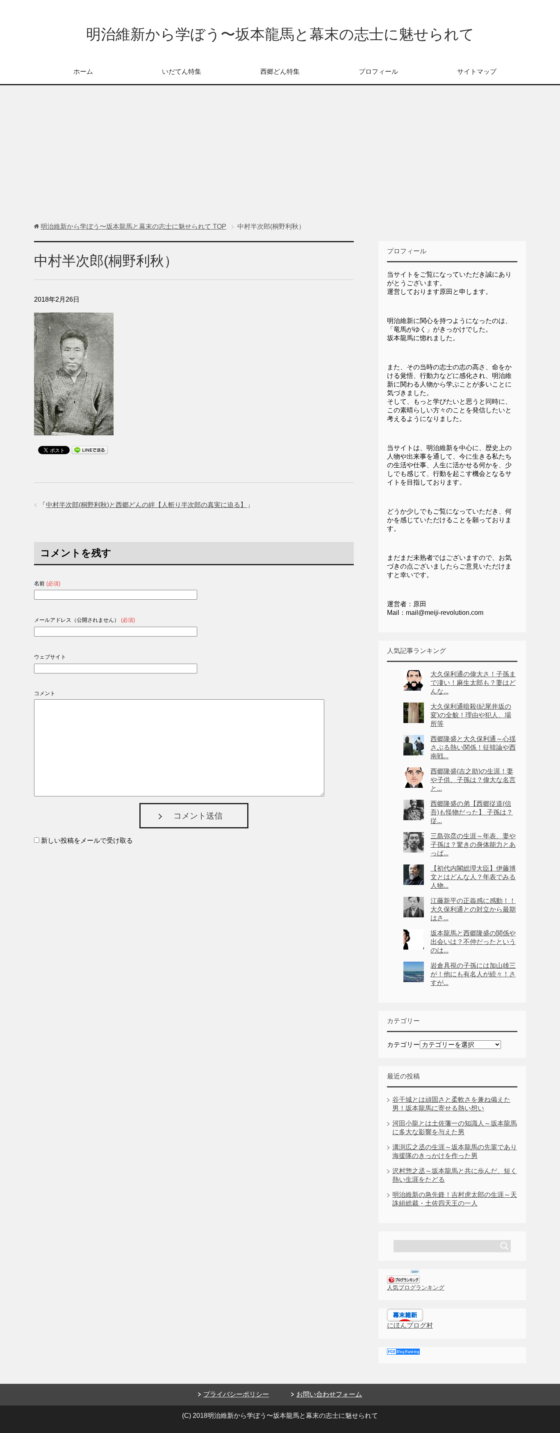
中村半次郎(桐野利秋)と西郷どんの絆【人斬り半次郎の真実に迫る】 (146, 504)
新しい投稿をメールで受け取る (87, 840)
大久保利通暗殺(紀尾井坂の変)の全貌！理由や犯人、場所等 (470, 715)
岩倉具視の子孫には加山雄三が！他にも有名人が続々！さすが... (473, 974)
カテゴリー (403, 1044)
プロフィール (378, 71)
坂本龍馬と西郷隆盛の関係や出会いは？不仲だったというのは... (473, 942)
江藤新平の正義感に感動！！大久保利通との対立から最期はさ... (473, 909)
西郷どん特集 (280, 71)
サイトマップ (476, 71)
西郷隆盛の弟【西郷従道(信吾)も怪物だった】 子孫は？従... (471, 812)
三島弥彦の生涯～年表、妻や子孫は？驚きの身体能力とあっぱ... (473, 845)
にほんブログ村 (410, 1325)
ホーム (83, 71)
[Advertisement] (280, 157)
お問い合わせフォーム (329, 1394)
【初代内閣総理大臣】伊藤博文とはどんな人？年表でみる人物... (473, 877)
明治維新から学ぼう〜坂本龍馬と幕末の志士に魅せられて (280, 34)
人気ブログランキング (415, 1287)
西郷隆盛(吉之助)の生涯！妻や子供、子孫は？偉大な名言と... (473, 780)
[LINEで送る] (90, 449)
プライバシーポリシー (236, 1394)
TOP (133, 226)
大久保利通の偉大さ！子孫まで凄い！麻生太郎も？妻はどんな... (473, 683)
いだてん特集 (181, 71)
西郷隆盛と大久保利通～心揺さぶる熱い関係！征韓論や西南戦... (473, 747)
